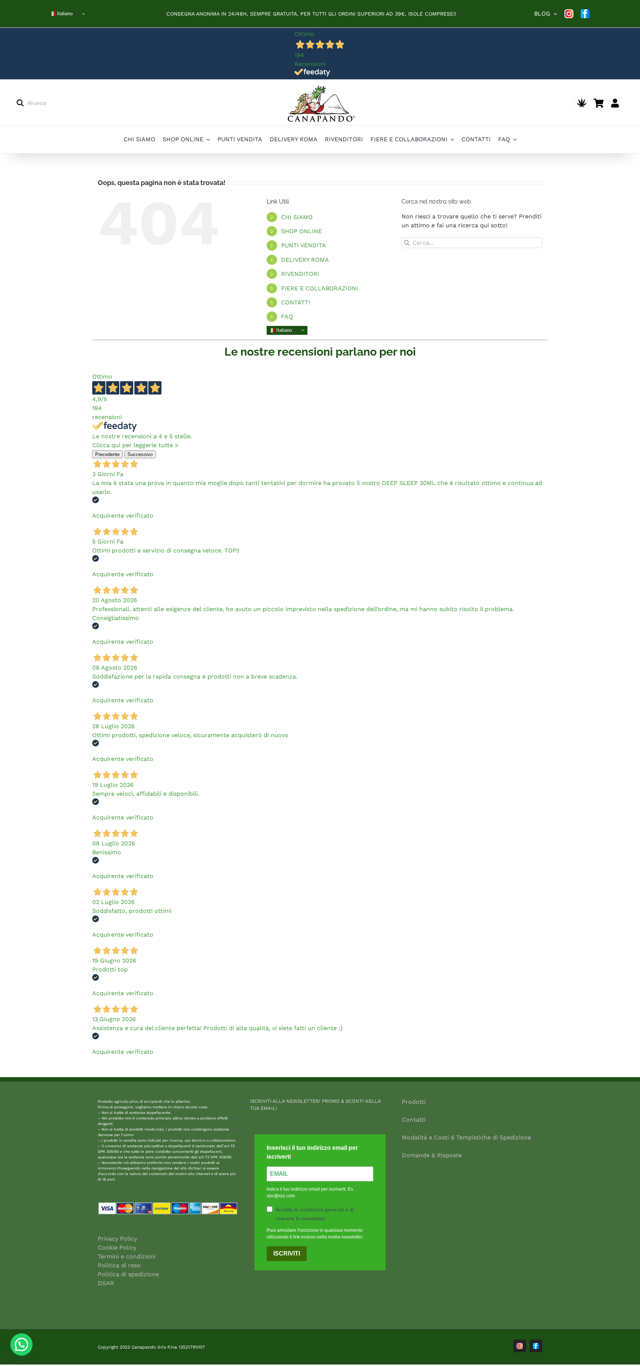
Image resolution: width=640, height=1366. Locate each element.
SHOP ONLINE (301, 231)
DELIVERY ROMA (305, 259)
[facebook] (585, 13)
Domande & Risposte (432, 1155)
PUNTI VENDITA (303, 245)
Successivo (140, 454)
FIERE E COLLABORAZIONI (319, 288)
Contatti (414, 1119)
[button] (21, 1344)
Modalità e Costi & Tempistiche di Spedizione (466, 1137)
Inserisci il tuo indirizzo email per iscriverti (312, 1152)
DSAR (106, 1283)
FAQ (287, 316)
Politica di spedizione (128, 1274)
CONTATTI (295, 302)
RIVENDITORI (300, 273)
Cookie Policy (117, 1247)
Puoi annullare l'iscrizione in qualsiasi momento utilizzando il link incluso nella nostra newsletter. (315, 1234)
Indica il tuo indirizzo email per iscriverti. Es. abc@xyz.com (310, 1192)
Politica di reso (119, 1265)
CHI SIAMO (297, 217)
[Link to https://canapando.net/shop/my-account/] (615, 103)
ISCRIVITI (286, 1253)
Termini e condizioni (127, 1256)
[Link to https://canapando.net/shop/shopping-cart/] (599, 103)
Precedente (107, 454)
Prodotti (414, 1101)
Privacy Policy (117, 1238)
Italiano (64, 13)
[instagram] (568, 13)
